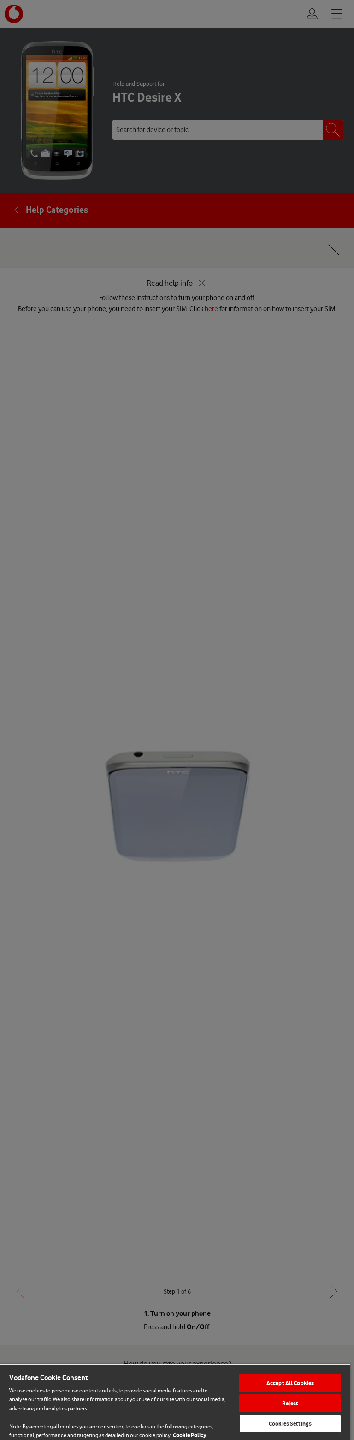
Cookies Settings (290, 1423)
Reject (290, 1403)
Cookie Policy (189, 1435)
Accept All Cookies (290, 1383)
